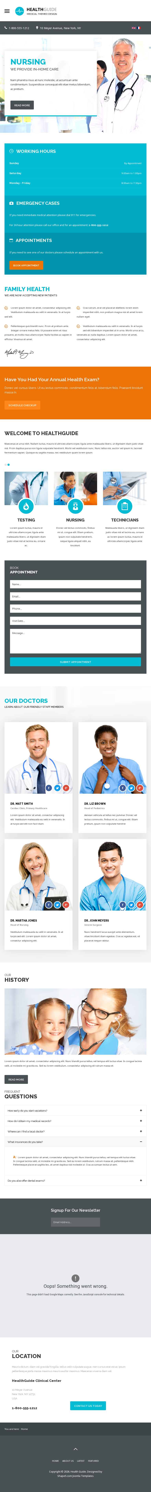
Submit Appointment (75, 662)
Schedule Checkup (22, 405)
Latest (81, 1460)
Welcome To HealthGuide (41, 433)
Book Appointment (26, 265)
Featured (93, 1460)
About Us (68, 1460)
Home (55, 1460)
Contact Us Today (88, 1405)
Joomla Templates (83, 1476)
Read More (44, 100)
